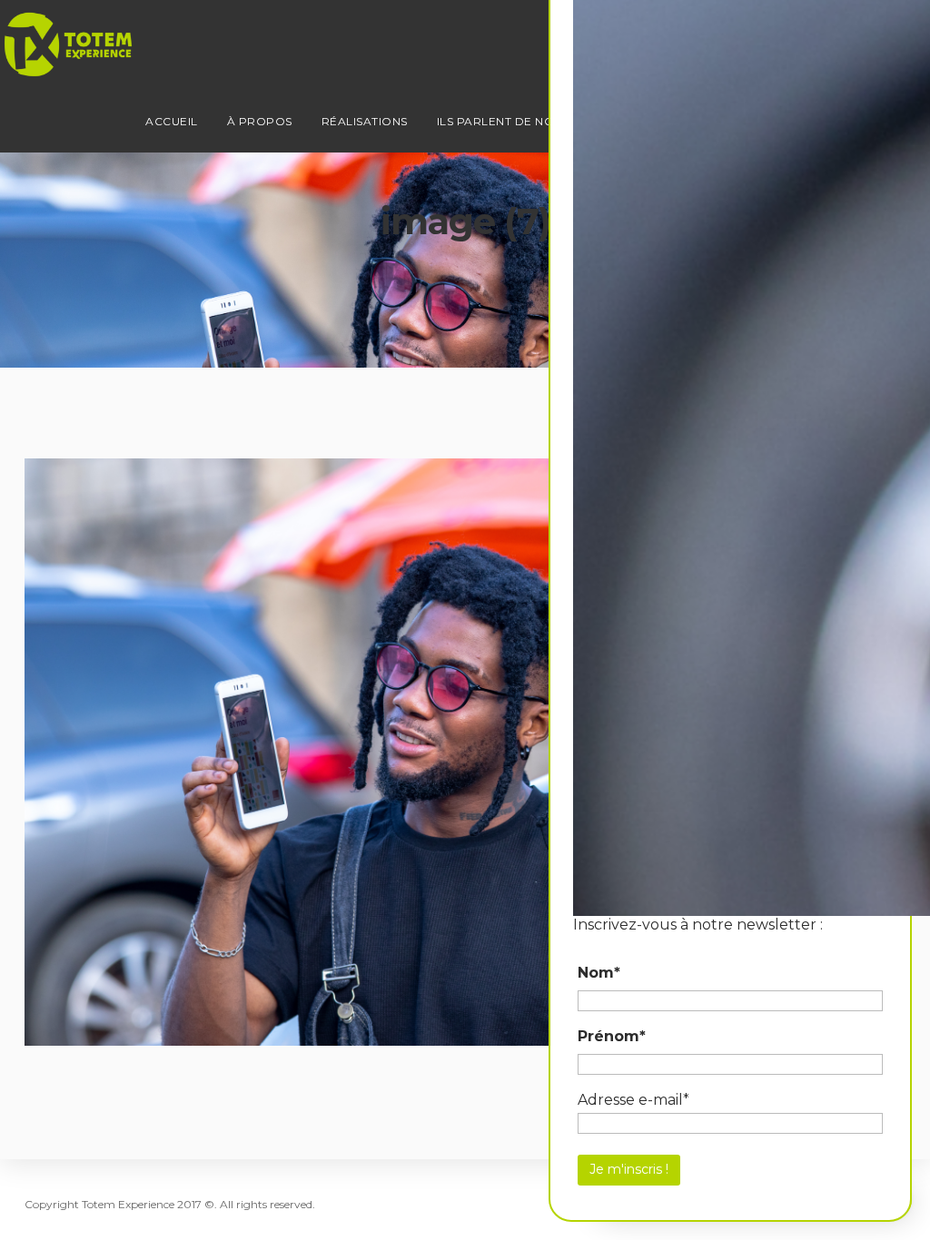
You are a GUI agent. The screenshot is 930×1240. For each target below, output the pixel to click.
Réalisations (365, 121)
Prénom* (612, 1036)
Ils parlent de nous (503, 121)
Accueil (171, 121)
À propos (259, 121)
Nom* (599, 972)
